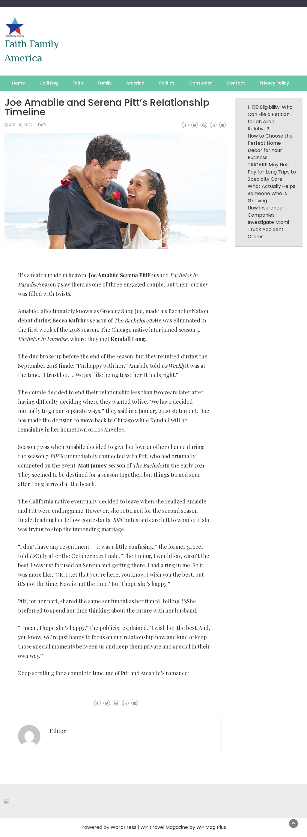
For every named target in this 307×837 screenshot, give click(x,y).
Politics (166, 83)
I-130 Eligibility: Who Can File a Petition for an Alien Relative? (270, 118)
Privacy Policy (274, 83)
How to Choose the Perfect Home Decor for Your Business (270, 146)
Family (105, 83)
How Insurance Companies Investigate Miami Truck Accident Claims (268, 222)
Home (18, 83)
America (135, 83)
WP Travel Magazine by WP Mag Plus (183, 827)
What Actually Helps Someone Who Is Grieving (271, 193)
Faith (78, 83)
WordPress (123, 827)
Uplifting (49, 83)
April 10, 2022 (21, 124)
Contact (236, 83)
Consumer (200, 83)
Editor (57, 731)
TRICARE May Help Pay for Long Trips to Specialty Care (272, 172)
